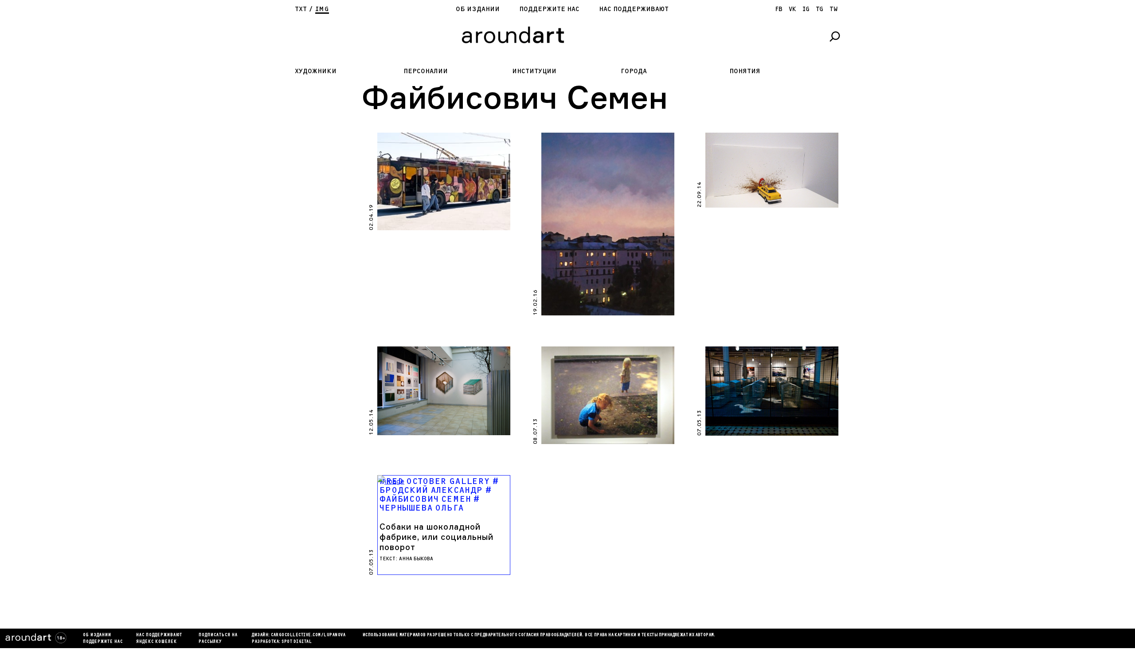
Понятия (744, 71)
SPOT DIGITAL (297, 642)
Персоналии (425, 71)
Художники (316, 71)
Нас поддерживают (634, 9)
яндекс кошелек (156, 642)
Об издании (478, 9)
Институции (534, 71)
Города (634, 71)
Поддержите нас (549, 9)
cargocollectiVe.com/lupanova (308, 635)
